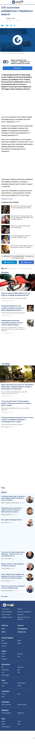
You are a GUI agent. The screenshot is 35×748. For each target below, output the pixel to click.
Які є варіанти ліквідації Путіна (11, 520)
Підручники (20, 667)
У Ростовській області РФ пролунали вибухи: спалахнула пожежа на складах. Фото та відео (16, 403)
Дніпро (19, 643)
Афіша (3, 721)
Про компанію (5, 609)
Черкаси (4, 645)
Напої (19, 694)
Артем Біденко (5, 581)
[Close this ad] (34, 738)
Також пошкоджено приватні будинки (12, 424)
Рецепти (4, 694)
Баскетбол (20, 653)
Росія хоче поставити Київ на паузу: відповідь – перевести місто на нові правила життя (13, 554)
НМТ (19, 672)
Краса (3, 724)
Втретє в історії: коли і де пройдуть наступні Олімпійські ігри (13, 587)
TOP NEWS (5, 364)
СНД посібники (5, 675)
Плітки (19, 721)
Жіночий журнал (6, 726)
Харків (19, 640)
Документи (20, 614)
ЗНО (3, 672)
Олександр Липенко (7, 590)
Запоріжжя (4, 643)
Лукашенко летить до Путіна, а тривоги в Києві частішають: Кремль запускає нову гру (11, 510)
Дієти (3, 696)
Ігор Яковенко (5, 522)
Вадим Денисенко (6, 514)
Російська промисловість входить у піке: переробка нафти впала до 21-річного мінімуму (13, 498)
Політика (21, 625)
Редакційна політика (6, 198)
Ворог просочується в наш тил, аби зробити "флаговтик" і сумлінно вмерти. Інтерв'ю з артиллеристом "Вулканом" (17, 387)
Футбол (4, 653)
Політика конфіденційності (24, 611)
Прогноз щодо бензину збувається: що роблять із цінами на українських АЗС (15, 294)
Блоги (4, 632)
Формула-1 (4, 659)
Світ (3, 629)
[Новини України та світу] (4, 269)
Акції (3, 685)
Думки (4, 492)
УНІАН (17, 122)
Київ (3, 640)
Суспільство (22, 632)
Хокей (3, 656)
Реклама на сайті (6, 614)
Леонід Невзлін (5, 568)
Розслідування (22, 629)
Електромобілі (21, 683)
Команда (20, 609)
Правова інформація (7, 611)
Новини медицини (6, 713)
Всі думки (4, 596)
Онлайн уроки (5, 669)
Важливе (5, 272)
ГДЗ (3, 667)
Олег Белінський (6, 558)
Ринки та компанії (6, 704)
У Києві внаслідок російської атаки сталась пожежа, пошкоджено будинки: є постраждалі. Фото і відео (17, 420)
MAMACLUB (20, 713)
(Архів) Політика (10, 18)
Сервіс (19, 685)
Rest (3, 488)
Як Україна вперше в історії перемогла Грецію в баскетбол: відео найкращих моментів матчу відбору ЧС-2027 (13, 308)
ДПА (19, 669)
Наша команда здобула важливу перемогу (13, 313)
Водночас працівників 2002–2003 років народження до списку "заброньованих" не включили (13, 329)
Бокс (19, 656)
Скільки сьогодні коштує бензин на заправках (14, 298)
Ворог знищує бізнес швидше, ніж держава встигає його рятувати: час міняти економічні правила (12, 576)
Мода (19, 724)
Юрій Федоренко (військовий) (10, 503)
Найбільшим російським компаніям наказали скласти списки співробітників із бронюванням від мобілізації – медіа (12, 323)
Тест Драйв (5, 683)
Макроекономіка (22, 704)
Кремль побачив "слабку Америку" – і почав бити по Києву (13, 565)
